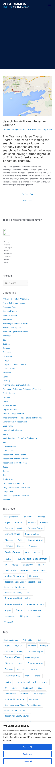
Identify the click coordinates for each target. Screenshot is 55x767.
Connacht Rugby (35, 528)
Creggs (6, 360)
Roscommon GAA (13, 604)
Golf (27, 552)
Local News (32, 129)
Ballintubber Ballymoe (12, 327)
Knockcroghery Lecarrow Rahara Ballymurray (22, 418)
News (40, 129)
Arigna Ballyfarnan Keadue (14, 303)
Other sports (8, 450)
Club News (7, 356)
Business (6, 344)
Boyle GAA (19, 522)
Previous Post (27, 194)
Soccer (6, 471)
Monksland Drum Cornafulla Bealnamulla (20, 438)
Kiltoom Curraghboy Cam (14, 129)
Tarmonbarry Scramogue (13, 483)
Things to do (8, 492)
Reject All (27, 761)
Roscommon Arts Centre (14, 587)
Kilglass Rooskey (10, 409)
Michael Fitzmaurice (14, 576)
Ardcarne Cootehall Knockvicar (16, 299)
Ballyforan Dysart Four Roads (15, 332)
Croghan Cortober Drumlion (14, 364)
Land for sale (10, 570)
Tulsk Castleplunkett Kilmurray (16, 496)
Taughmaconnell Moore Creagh (16, 487)
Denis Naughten (32, 534)
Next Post (27, 201)
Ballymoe (41, 517)
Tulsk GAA (8, 622)
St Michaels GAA (34, 610)
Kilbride (15, 565)
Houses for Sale (9, 405)
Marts (5, 434)
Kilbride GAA (28, 565)
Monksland (33, 576)
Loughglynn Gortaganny (13, 430)
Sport (5, 475)
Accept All (27, 747)
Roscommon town (35, 604)
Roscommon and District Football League (23, 582)
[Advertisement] (27, 40)
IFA (6, 565)
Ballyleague (8, 336)
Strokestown (8, 479)
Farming (6, 381)
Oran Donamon (9, 446)
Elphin (5, 377)
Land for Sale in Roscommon (15, 422)
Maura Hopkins (39, 570)
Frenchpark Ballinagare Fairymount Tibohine (22, 389)
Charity (20, 528)
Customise (27, 754)
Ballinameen (8, 319)
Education (7, 373)
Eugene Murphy (35, 540)
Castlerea (7, 352)
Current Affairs (9, 368)
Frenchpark (33, 546)
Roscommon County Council (17, 592)
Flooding (21, 546)
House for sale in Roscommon (31, 559)
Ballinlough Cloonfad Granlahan (16, 323)
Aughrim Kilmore (10, 311)
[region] (27, 744)
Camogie (6, 348)
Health (5, 401)
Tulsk (39, 616)
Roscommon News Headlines (15, 459)
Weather (6, 500)
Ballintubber (28, 517)
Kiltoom (41, 565)
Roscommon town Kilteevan (15, 463)
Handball (6, 397)
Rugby (5, 467)
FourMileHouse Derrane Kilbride (16, 385)
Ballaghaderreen (10, 315)
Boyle (5, 340)
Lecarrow (24, 570)
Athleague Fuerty (10, 307)
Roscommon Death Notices (14, 455)
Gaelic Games (9, 393)
